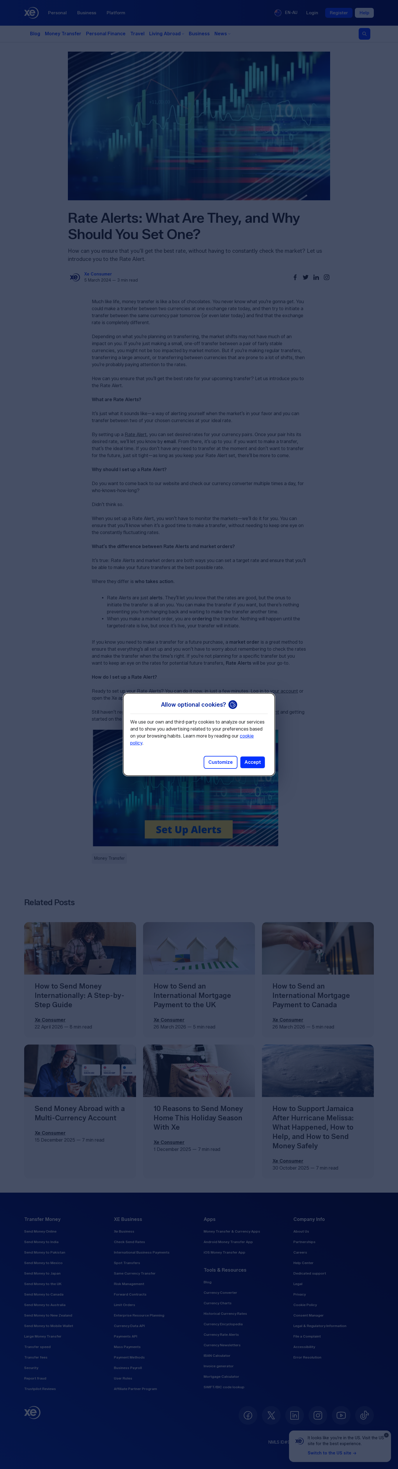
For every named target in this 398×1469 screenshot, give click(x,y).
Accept (252, 762)
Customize (220, 762)
